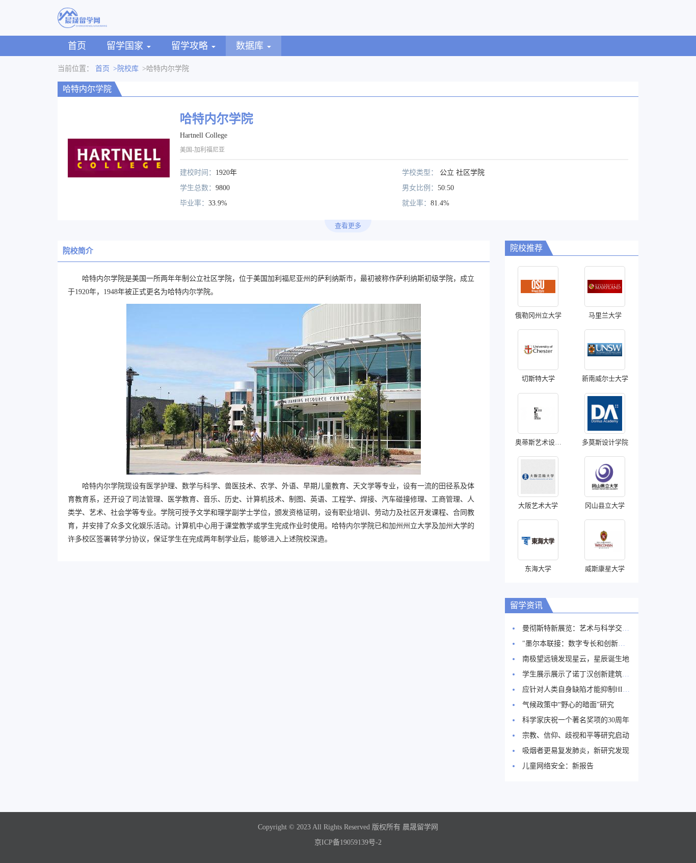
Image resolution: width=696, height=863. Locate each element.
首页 (77, 46)
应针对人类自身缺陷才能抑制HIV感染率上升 (592, 689)
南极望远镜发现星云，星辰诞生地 (575, 659)
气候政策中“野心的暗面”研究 (568, 705)
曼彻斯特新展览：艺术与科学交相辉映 (583, 628)
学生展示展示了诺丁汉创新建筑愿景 (579, 674)
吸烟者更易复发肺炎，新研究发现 (575, 750)
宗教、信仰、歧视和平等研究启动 (575, 735)
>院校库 (126, 68)
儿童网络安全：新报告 (558, 766)
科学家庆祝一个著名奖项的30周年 (575, 720)
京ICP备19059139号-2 (348, 842)
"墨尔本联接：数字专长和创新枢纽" (578, 643)
